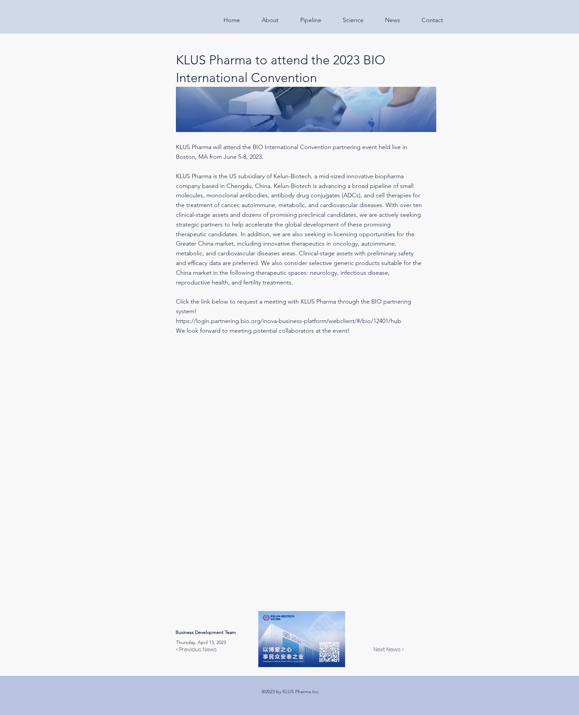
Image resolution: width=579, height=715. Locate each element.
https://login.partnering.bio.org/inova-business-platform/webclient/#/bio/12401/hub (288, 321)
